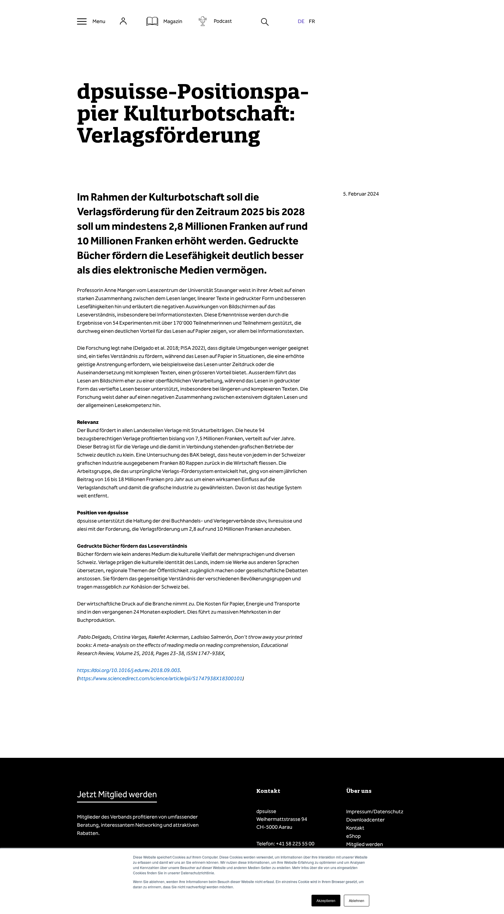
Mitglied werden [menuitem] (364, 844)
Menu (98, 21)
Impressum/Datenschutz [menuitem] (374, 811)
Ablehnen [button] (356, 900)
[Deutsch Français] (306, 21)
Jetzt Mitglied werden (117, 794)
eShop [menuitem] (353, 836)
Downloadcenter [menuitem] (365, 819)
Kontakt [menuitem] (355, 828)
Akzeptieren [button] (325, 900)
